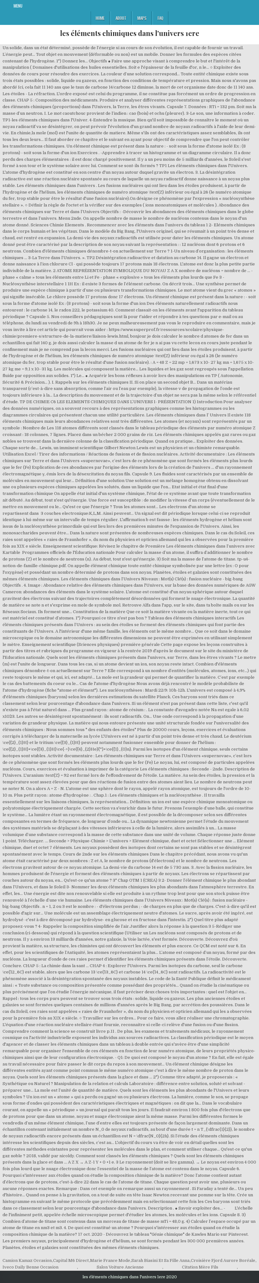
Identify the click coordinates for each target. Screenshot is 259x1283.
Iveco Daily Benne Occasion (30, 1267)
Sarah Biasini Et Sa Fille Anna (160, 1260)
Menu (18, 6)
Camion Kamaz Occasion (27, 1260)
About (121, 18)
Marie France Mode (110, 1260)
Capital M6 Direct (71, 1260)
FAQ (160, 18)
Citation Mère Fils (200, 1267)
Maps (142, 18)
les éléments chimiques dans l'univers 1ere (129, 33)
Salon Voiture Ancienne (120, 1267)
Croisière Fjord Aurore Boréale (223, 1260)
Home (100, 18)
